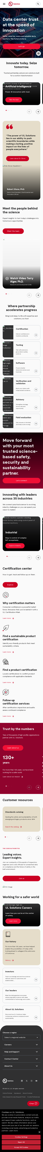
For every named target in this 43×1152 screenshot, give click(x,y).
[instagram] (31, 1080)
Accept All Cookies (21, 1147)
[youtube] (36, 1080)
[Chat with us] (33, 1103)
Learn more (13, 1131)
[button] (4, 4)
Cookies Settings (21, 1137)
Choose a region (10, 1033)
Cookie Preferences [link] (33, 1097)
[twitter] (26, 1080)
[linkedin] (21, 1080)
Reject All (21, 1142)
